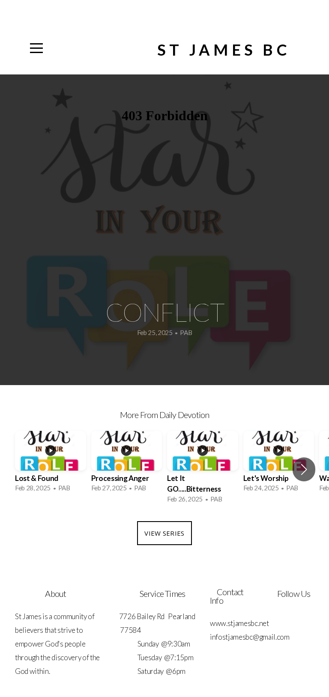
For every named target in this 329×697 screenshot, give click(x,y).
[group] (50, 464)
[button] (304, 469)
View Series (164, 533)
